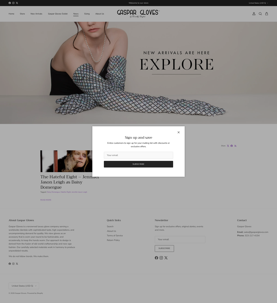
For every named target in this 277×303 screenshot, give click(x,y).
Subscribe (138, 164)
